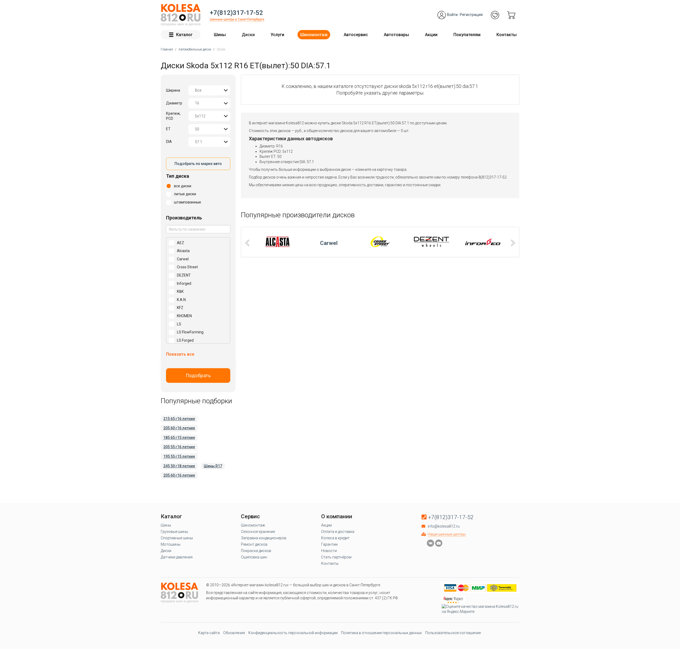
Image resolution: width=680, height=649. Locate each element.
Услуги (277, 34)
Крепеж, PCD (173, 116)
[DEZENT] (380, 241)
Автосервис (356, 34)
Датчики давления (177, 557)
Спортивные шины (177, 538)
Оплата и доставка (337, 531)
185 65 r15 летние (179, 437)
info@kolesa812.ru (444, 526)
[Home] (181, 15)
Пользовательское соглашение (453, 633)
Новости (329, 551)
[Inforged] (431, 241)
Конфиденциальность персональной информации (293, 633)
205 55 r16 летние (179, 447)
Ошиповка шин (254, 557)
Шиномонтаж (314, 34)
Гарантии (329, 544)
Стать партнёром (336, 557)
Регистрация (471, 14)
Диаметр (174, 103)
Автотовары (396, 34)
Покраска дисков (256, 551)
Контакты (506, 34)
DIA (169, 141)
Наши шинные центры (447, 534)
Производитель (184, 217)
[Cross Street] (329, 241)
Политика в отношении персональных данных (381, 633)
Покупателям (467, 34)
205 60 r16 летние (179, 428)
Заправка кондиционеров (263, 538)
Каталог (184, 34)
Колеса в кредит (335, 538)
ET (168, 129)
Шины (220, 34)
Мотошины (170, 544)
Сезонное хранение (258, 531)
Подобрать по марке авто (198, 164)
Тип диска (177, 176)
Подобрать (198, 375)
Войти (452, 14)
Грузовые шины (174, 531)
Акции (431, 34)
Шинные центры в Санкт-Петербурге (237, 19)
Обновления (234, 633)
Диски (248, 34)
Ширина (173, 90)
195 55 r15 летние (179, 456)
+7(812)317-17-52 (236, 12)
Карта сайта (209, 633)
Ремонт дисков (254, 544)
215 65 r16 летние (179, 419)
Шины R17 (213, 466)
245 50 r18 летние (179, 466)
